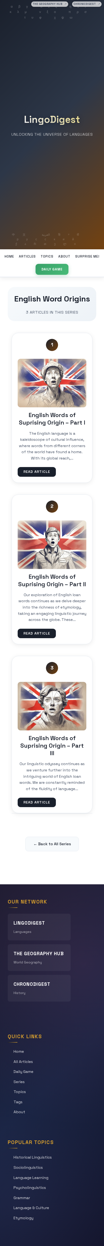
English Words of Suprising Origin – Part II (52, 580)
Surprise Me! (87, 256)
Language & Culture (31, 1207)
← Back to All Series (52, 843)
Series (19, 1081)
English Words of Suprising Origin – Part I (52, 418)
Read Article (36, 471)
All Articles (23, 1061)
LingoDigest (52, 119)
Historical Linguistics (33, 1157)
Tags (18, 1101)
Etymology (23, 1218)
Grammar (22, 1197)
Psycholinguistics (30, 1187)
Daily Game (52, 269)
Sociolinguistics (28, 1167)
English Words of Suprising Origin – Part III (52, 745)
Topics (47, 256)
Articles (27, 256)
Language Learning (31, 1177)
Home (9, 256)
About (64, 256)
